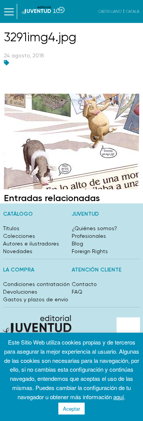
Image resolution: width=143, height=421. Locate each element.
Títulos (11, 228)
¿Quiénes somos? (94, 228)
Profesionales (89, 236)
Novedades (17, 251)
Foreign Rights (90, 251)
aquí (118, 397)
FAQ (77, 292)
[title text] (42, 10)
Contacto (84, 284)
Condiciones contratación (36, 284)
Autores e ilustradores (31, 244)
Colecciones (19, 236)
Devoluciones (20, 292)
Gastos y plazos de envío (35, 299)
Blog (77, 244)
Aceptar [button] (71, 408)
